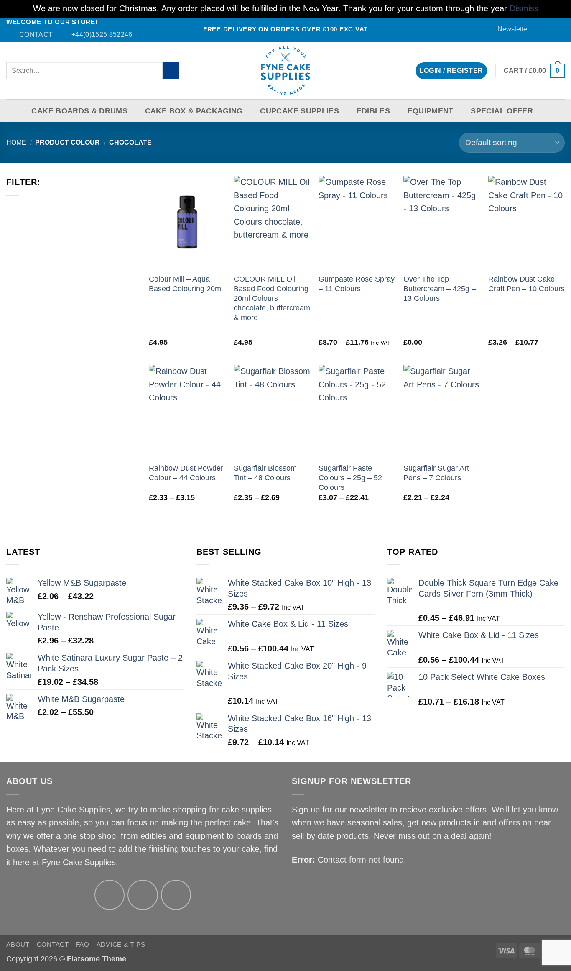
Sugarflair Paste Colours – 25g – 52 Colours (350, 478)
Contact (53, 944)
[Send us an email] (550, 29)
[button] (509, 29)
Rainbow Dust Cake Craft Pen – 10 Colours (526, 284)
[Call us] (560, 29)
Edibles (373, 111)
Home (16, 142)
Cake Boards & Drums (79, 111)
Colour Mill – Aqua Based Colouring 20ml (186, 284)
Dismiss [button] (524, 8)
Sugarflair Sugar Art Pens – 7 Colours (436, 473)
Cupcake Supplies (299, 111)
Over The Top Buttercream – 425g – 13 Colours (439, 288)
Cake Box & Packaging (194, 111)
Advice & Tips (121, 944)
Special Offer (502, 111)
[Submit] (171, 70)
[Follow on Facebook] (540, 29)
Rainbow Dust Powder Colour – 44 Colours (186, 473)
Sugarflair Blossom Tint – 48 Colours (265, 473)
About (18, 944)
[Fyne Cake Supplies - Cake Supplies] (286, 70)
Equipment (431, 111)
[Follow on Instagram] (142, 895)
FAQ (82, 944)
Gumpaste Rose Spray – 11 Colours (357, 284)
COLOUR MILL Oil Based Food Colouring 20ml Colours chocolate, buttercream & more (272, 298)
